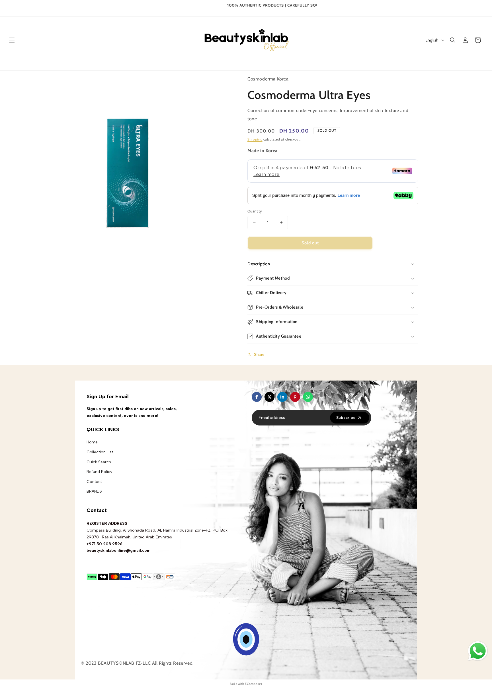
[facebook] (257, 397)
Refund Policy (99, 471)
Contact (94, 481)
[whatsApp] (308, 397)
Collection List (100, 452)
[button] (12, 40)
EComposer (253, 684)
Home (92, 442)
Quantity (254, 211)
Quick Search (99, 462)
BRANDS (94, 491)
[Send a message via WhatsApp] (477, 651)
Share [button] (259, 354)
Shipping (255, 139)
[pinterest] (295, 397)
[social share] (318, 397)
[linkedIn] (282, 397)
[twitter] (269, 397)
